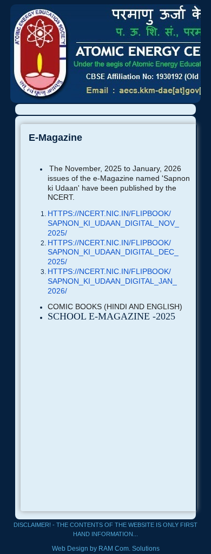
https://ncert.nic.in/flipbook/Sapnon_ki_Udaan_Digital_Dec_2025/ (113, 252)
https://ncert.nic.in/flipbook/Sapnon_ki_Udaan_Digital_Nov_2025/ (113, 223)
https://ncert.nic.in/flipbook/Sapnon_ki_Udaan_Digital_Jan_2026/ (112, 281)
